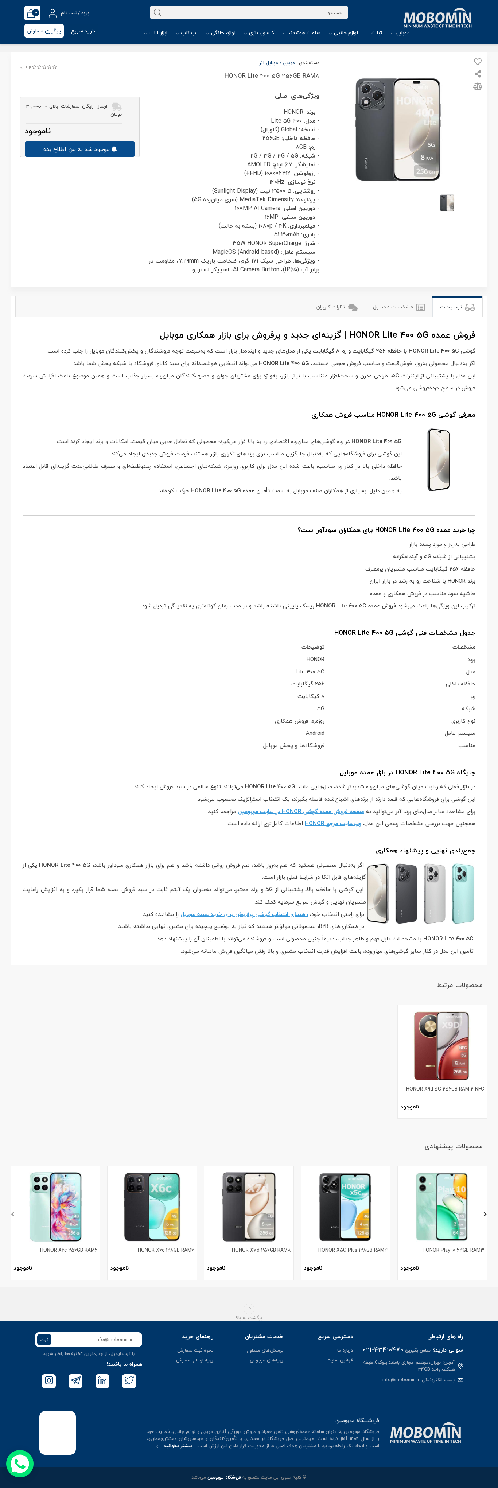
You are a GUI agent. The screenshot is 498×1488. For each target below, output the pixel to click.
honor (462, 277)
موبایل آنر (268, 63)
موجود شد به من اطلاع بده (77, 149)
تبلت (376, 32)
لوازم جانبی (345, 32)
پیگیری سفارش (44, 30)
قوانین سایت (340, 1360)
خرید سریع (83, 30)
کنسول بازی (261, 32)
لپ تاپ (188, 32)
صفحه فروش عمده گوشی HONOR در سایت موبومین (301, 811)
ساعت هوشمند (303, 32)
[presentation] (13, 1214)
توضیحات (451, 306)
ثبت (44, 1340)
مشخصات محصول (394, 306)
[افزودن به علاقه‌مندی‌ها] (478, 63)
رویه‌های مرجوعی (266, 1360)
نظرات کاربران (331, 306)
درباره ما (345, 1350)
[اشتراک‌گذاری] (478, 74)
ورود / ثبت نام (74, 13)
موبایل (402, 32)
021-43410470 (383, 1349)
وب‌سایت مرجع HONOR (333, 823)
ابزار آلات (157, 32)
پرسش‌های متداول (265, 1350)
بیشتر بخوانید (177, 1446)
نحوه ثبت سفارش (195, 1350)
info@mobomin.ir (400, 1380)
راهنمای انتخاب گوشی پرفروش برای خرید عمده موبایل (244, 914)
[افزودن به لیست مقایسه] (477, 87)
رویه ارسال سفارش (194, 1360)
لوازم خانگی (223, 32)
